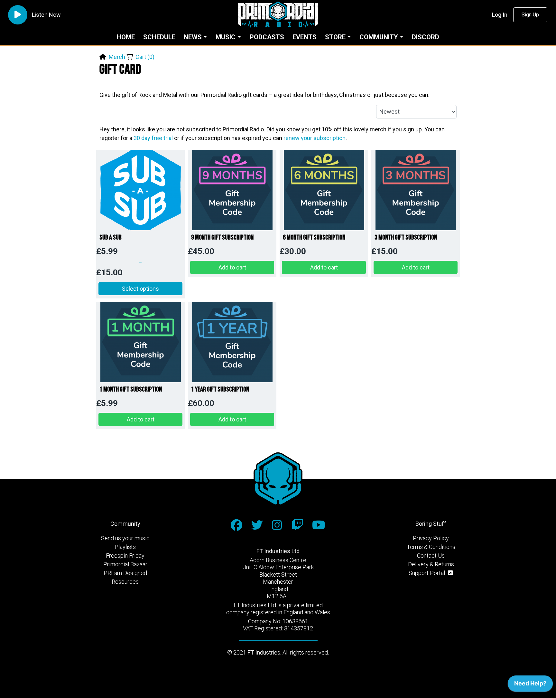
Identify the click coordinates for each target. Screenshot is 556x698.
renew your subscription (314, 138)
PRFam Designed (125, 573)
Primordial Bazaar (125, 564)
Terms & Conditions (431, 546)
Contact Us (431, 555)
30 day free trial (153, 138)
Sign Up (530, 15)
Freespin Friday (125, 555)
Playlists (125, 546)
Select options (140, 288)
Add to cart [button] (232, 267)
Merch (117, 56)
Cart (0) (144, 56)
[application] (530, 685)
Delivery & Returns (431, 564)
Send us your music (125, 538)
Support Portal (427, 573)
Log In (499, 14)
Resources (125, 581)
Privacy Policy (431, 538)
